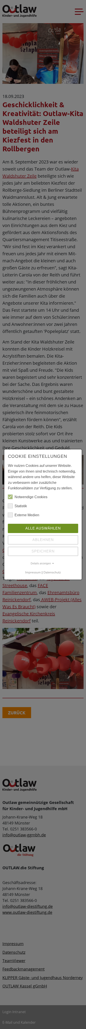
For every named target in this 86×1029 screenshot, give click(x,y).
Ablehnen (43, 540)
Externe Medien (27, 515)
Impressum (33, 572)
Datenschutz (52, 572)
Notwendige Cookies (31, 497)
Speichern (43, 551)
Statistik (21, 506)
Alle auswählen (43, 528)
